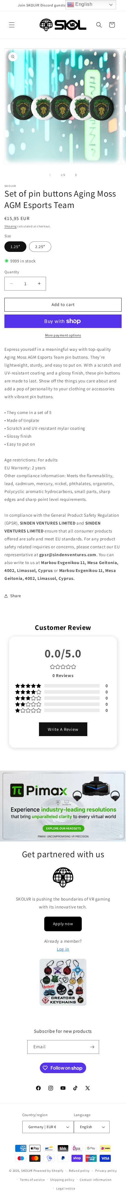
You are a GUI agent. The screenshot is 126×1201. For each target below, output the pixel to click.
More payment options (63, 335)
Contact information (95, 1180)
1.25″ (15, 246)
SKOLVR (27, 1171)
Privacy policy (106, 1171)
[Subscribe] (92, 1047)
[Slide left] (50, 175)
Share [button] (15, 595)
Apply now (63, 923)
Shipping (10, 226)
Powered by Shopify (48, 1171)
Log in (63, 949)
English (83, 4)
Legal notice (65, 1188)
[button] (11, 24)
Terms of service (32, 1180)
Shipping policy (62, 1180)
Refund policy (79, 1171)
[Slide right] (75, 175)
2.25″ (40, 246)
